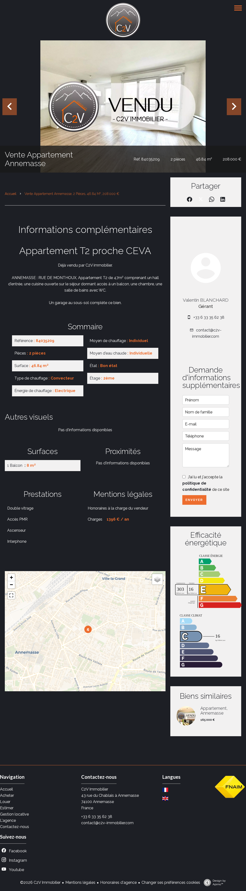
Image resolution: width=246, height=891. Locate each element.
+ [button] (11, 577)
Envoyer (194, 500)
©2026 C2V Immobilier (40, 882)
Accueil (10, 194)
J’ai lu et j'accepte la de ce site (205, 483)
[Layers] (157, 579)
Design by (219, 882)
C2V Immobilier (94, 789)
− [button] (11, 585)
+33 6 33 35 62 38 (208, 317)
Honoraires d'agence (118, 882)
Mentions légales (80, 882)
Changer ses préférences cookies (170, 882)
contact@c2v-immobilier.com (107, 823)
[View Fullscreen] (11, 595)
